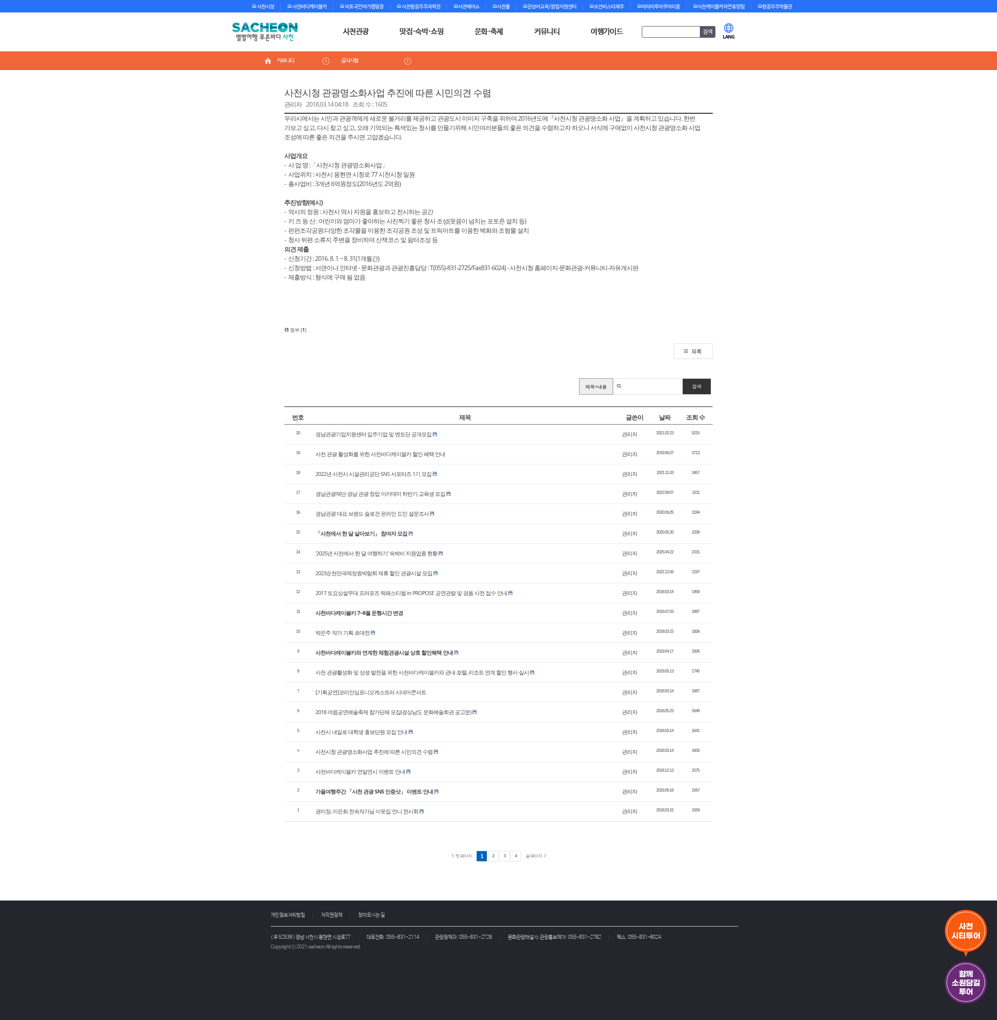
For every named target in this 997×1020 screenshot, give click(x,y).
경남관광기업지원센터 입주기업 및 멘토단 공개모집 (373, 434)
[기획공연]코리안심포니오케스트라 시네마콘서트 (370, 692)
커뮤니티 (547, 32)
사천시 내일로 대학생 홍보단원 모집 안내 (361, 732)
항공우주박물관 (777, 7)
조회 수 (695, 417)
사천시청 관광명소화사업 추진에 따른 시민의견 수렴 (387, 92)
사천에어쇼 (468, 7)
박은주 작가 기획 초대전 (342, 632)
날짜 (665, 417)
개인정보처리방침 (288, 915)
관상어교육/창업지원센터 (551, 7)
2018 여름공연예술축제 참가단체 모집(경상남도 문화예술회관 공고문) (393, 712)
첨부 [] (297, 330)
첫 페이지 (463, 855)
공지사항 (349, 61)
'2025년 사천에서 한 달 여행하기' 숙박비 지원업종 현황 (376, 553)
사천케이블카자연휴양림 (721, 7)
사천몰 (503, 7)
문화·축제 (489, 32)
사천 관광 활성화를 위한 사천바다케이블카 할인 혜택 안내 (380, 454)
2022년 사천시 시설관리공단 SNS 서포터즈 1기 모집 (373, 474)
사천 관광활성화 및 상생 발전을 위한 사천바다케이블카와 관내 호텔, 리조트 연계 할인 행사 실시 (422, 672)
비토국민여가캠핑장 (364, 7)
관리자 (293, 104)
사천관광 (355, 32)
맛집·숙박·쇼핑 (422, 32)
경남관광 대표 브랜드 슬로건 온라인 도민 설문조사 (372, 513)
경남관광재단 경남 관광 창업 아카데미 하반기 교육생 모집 (380, 493)
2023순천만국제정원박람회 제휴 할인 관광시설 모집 (373, 573)
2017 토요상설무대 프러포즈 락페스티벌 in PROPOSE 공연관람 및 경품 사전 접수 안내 (411, 593)
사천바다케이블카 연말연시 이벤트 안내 (360, 771)
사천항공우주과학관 (420, 7)
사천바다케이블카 (309, 7)
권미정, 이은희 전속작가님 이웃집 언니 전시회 (366, 811)
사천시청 (265, 7)
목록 (696, 351)
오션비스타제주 (609, 7)
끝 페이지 (534, 855)
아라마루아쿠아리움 (660, 7)
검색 (696, 386)
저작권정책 (331, 915)
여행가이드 (607, 32)
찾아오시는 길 (371, 915)
